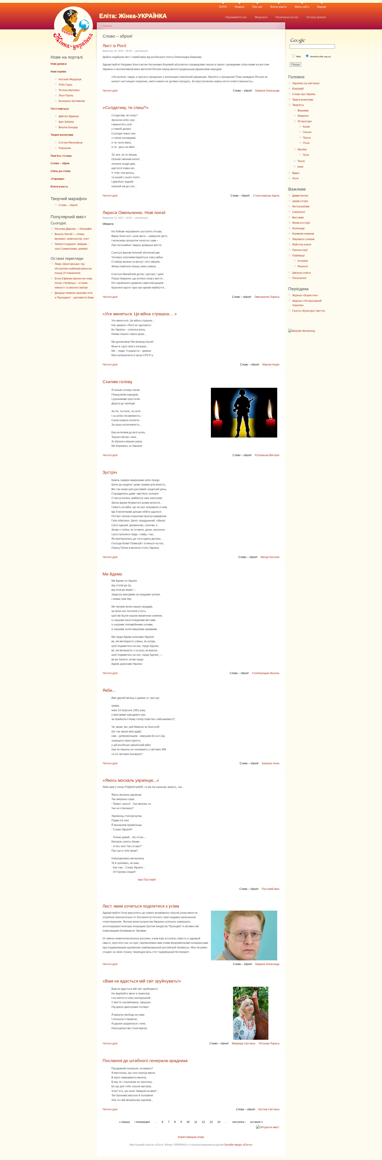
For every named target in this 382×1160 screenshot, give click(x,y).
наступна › (239, 1122)
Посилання (299, 278)
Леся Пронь (66, 95)
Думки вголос (300, 195)
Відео (295, 173)
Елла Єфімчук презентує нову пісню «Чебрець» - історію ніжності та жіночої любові (73, 283)
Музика (302, 149)
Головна (107, 26)
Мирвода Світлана (243, 1043)
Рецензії (303, 266)
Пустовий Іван (270, 889)
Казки (306, 126)
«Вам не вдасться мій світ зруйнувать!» (142, 981)
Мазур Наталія (270, 557)
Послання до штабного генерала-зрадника (145, 1060)
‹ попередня (142, 1122)
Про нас (257, 6)
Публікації (298, 255)
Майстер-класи (301, 244)
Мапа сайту (302, 6)
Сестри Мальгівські (70, 142)
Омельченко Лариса (266, 296)
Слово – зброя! (68, 205)
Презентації (300, 250)
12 (203, 1122)
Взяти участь (278, 6)
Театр (301, 161)
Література (305, 121)
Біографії (298, 88)
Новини (239, 6)
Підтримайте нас (236, 17)
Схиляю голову (117, 381)
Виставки (298, 217)
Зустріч (110, 472)
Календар (298, 228)
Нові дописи (59, 63)
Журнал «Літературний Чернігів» (307, 303)
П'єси (306, 143)
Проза (307, 137)
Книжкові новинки (303, 233)
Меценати (261, 17)
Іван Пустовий (147, 879)
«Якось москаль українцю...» (131, 780)
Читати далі (110, 90)
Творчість (298, 105)
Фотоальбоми (300, 206)
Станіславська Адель (266, 195)
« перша (124, 1122)
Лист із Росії (114, 45)
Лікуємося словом (303, 239)
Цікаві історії (300, 201)
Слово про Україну (303, 94)
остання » (256, 1122)
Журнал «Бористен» (305, 295)
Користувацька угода (191, 1137)
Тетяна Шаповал (69, 90)
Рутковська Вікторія (267, 455)
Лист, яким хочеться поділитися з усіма (141, 906)
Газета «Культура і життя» (308, 310)
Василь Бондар (68, 127)
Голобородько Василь (265, 673)
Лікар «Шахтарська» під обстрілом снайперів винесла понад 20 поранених (73, 268)
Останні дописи (316, 17)
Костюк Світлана (268, 1109)
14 (218, 1122)
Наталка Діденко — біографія (73, 228)
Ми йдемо (112, 574)
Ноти (295, 178)
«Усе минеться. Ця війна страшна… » (140, 313)
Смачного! (298, 212)
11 (195, 1122)
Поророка (65, 148)
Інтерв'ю (303, 260)
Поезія (307, 132)
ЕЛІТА (223, 6)
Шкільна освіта (301, 272)
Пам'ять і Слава (61, 155)
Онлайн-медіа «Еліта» (238, 1144)
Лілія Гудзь (65, 84)
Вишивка (303, 110)
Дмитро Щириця (69, 116)
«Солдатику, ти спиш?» (126, 107)
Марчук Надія (270, 364)
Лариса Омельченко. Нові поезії (134, 212)
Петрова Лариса (269, 1043)
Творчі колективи (62, 134)
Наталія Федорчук (70, 79)
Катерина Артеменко (72, 101)
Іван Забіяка (66, 121)
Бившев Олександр (267, 90)
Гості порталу (60, 108)
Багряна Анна (270, 763)
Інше (301, 166)
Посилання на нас (286, 17)
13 (211, 1122)
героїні (61, 71)
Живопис (303, 115)
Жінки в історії (301, 222)
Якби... (109, 690)
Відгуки (321, 6)
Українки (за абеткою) (305, 83)
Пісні (306, 155)
